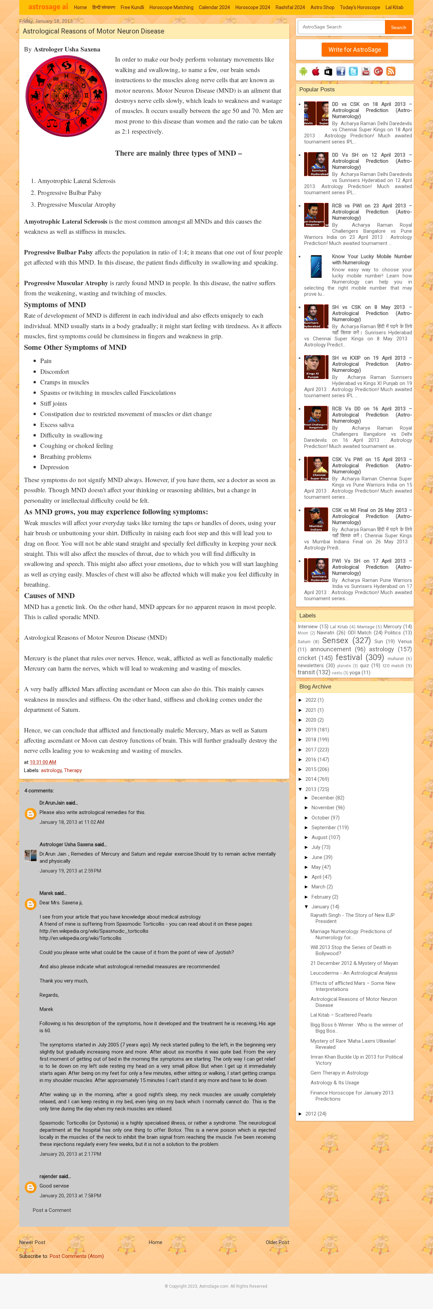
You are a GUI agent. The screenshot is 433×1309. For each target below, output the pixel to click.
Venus (405, 641)
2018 (311, 740)
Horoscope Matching (171, 7)
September (324, 828)
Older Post (277, 1242)
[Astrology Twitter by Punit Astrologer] (353, 76)
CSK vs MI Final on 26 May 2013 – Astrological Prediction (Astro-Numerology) (372, 516)
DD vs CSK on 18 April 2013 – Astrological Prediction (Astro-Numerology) (372, 110)
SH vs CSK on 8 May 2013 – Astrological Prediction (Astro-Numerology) (372, 313)
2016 (311, 760)
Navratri (325, 633)
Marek (46, 893)
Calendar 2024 (214, 7)
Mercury (393, 627)
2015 (311, 769)
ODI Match (360, 633)
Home (80, 7)
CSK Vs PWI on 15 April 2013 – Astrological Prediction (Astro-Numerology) (372, 465)
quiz (364, 665)
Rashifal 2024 (290, 7)
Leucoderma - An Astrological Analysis (354, 973)
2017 (311, 750)
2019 (311, 730)
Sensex (335, 640)
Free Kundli (132, 7)
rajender (49, 1176)
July (317, 847)
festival (349, 657)
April (317, 877)
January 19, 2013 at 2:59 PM (70, 871)
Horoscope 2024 (252, 7)
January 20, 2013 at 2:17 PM (70, 1154)
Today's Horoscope (360, 7)
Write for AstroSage (354, 49)
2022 (311, 700)
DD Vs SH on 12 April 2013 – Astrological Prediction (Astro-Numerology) (372, 161)
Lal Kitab (395, 7)
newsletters (311, 665)
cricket (307, 657)
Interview (308, 627)
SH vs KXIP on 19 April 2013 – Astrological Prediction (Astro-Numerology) (372, 364)
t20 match (393, 665)
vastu (337, 673)
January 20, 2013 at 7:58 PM (70, 1196)
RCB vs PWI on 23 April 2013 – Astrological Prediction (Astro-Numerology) (372, 212)
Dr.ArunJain (52, 803)
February (322, 897)
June (318, 857)
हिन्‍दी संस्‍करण (103, 7)
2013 (311, 789)
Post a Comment (52, 1210)
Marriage (365, 626)
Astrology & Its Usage (335, 1083)
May (317, 867)
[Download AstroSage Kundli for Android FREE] (303, 76)
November (324, 808)
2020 (311, 720)
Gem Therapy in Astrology (339, 1073)
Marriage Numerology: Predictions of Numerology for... (351, 934)
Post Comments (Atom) (77, 1256)
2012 (311, 1114)
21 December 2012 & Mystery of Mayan (354, 963)
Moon (303, 633)
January (321, 907)
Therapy (73, 770)
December (324, 798)
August (320, 837)
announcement (330, 649)
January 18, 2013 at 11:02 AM (72, 822)
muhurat (396, 658)
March (319, 887)
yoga (354, 673)
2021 (311, 710)
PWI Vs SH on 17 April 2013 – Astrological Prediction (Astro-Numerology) (372, 567)
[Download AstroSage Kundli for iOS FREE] (315, 76)
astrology (51, 770)
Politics (393, 633)
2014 (311, 779)
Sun (378, 641)
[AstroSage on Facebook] (340, 76)
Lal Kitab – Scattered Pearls (341, 1015)
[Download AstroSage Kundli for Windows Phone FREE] (328, 76)
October (321, 818)
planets (344, 665)
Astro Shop (323, 7)
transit (306, 672)
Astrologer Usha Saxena (66, 844)
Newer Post (32, 1242)
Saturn (304, 641)
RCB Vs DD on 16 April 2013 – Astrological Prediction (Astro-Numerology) (372, 415)
